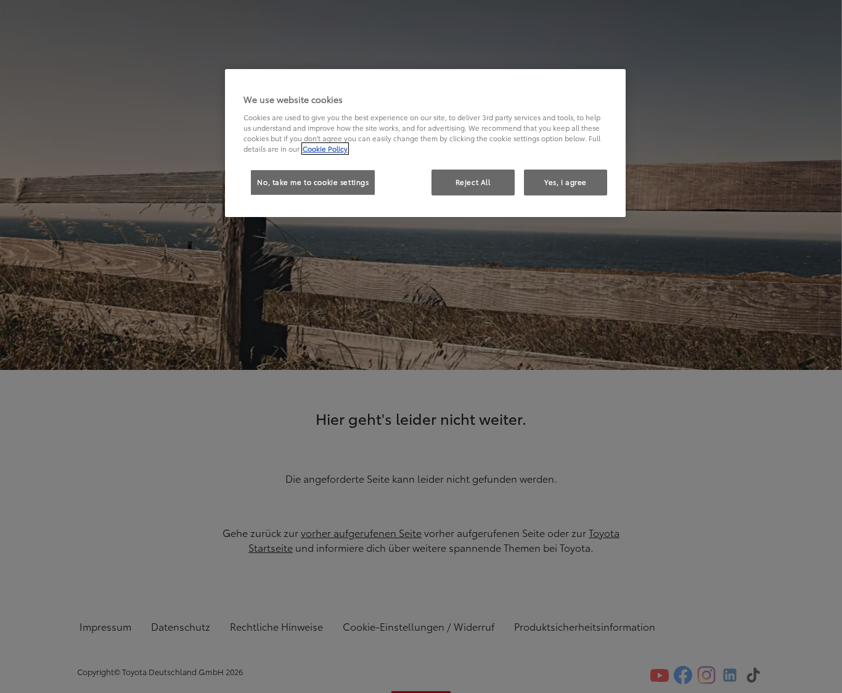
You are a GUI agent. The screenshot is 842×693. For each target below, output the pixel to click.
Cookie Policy (325, 149)
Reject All (473, 182)
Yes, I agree (565, 182)
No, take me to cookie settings (313, 182)
